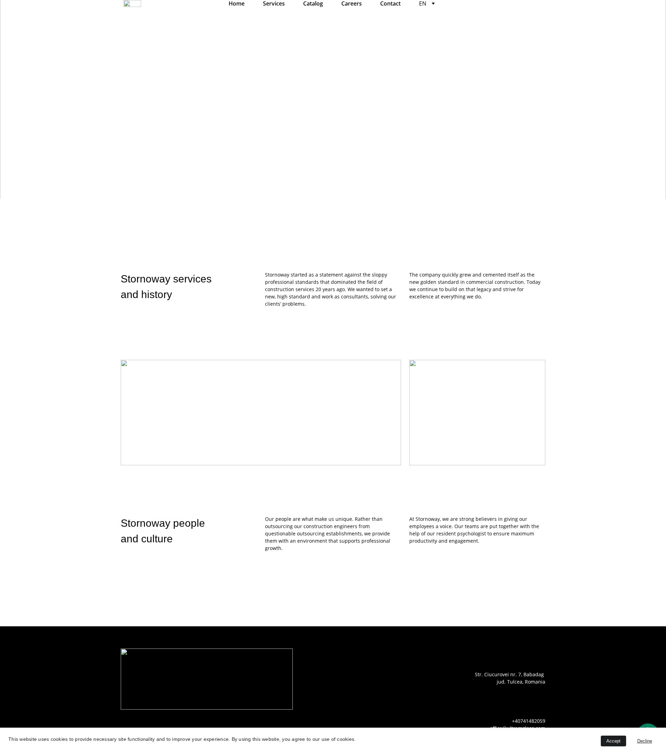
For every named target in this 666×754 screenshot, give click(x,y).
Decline (644, 741)
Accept (613, 741)
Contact (390, 3)
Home (237, 3)
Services (274, 3)
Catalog (313, 3)
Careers (351, 3)
